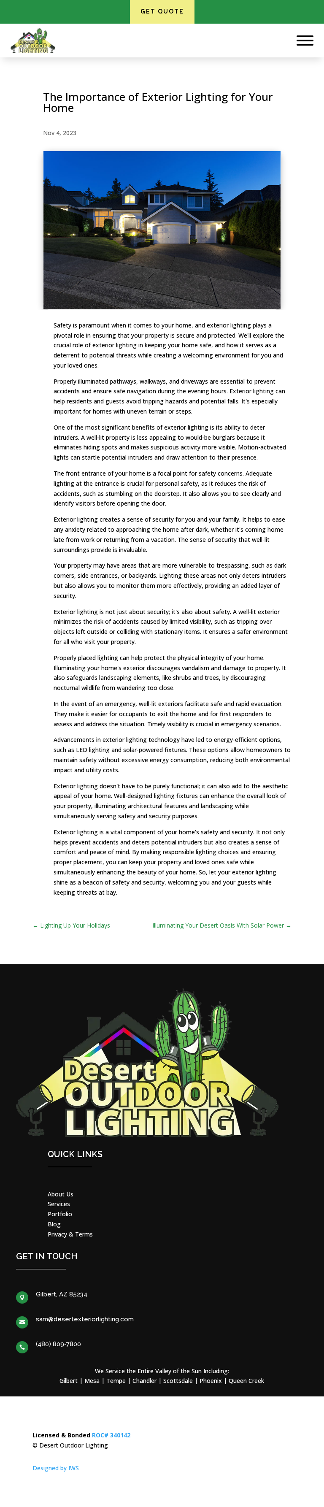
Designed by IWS (55, 1468)
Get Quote (162, 11)
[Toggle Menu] (305, 40)
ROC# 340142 (111, 1435)
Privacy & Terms (70, 1234)
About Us (60, 1194)
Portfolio (60, 1214)
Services (59, 1204)
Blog (54, 1224)
